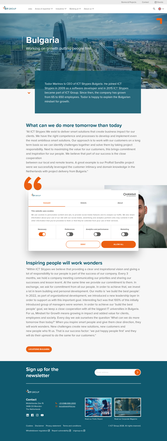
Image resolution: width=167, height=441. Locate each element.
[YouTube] (42, 415)
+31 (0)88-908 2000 (67, 403)
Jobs (30, 8)
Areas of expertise (43, 8)
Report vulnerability (60, 430)
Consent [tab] (46, 203)
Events (160, 2)
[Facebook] (32, 415)
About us (88, 8)
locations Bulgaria (38, 349)
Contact (145, 2)
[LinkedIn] (27, 415)
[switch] (69, 234)
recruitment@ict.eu (67, 406)
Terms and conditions (72, 425)
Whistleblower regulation (36, 430)
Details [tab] (83, 203)
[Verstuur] (137, 372)
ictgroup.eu (78, 430)
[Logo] (9, 9)
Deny (83, 244)
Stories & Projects (128, 2)
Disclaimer (39, 425)
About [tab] (120, 203)
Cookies (29, 425)
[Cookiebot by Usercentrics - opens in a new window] (125, 195)
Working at (74, 8)
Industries (60, 8)
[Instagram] (37, 415)
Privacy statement (53, 425)
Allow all (118, 244)
